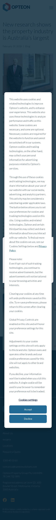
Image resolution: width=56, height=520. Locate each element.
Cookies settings (28, 399)
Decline (28, 418)
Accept (28, 409)
